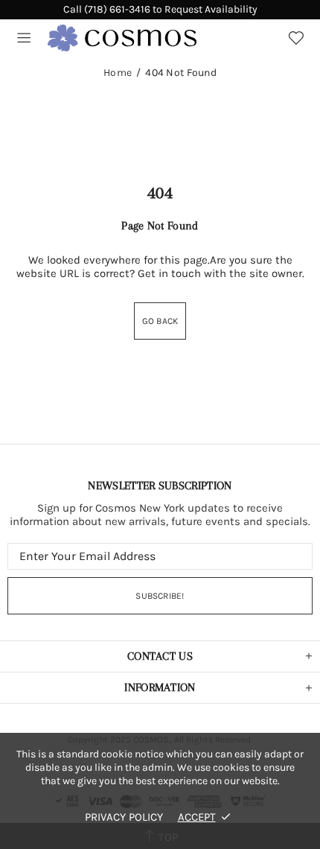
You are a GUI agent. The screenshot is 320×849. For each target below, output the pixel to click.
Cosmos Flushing (122, 38)
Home (117, 73)
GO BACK (160, 321)
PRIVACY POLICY (124, 817)
